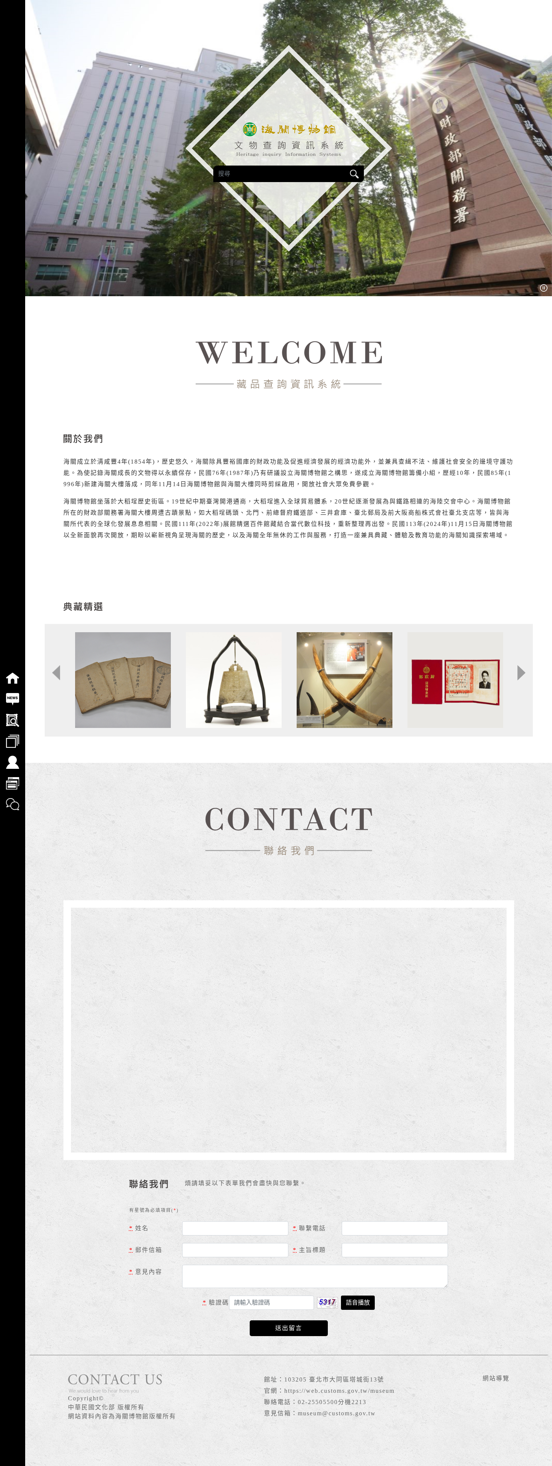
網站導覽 (496, 1378)
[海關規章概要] (123, 680)
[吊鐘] (234, 680)
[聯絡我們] (12, 799)
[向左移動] (56, 672)
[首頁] (12, 673)
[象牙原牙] (344, 680)
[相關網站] (12, 778)
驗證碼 (216, 1302)
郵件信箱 (145, 1250)
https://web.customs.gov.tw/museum (339, 1391)
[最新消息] (12, 694)
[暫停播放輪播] (543, 287)
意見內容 (145, 1272)
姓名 (139, 1228)
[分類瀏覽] (12, 736)
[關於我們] (12, 757)
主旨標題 (309, 1250)
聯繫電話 (309, 1228)
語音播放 (358, 1302)
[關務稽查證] (455, 680)
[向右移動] (521, 672)
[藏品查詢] (12, 715)
